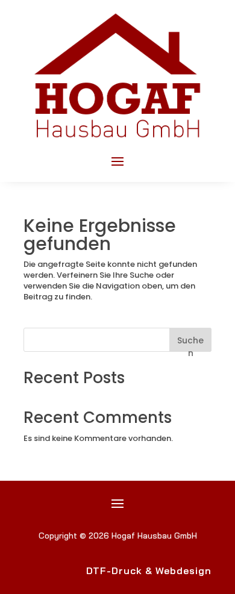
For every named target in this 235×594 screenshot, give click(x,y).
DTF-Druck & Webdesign (149, 570)
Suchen (190, 343)
